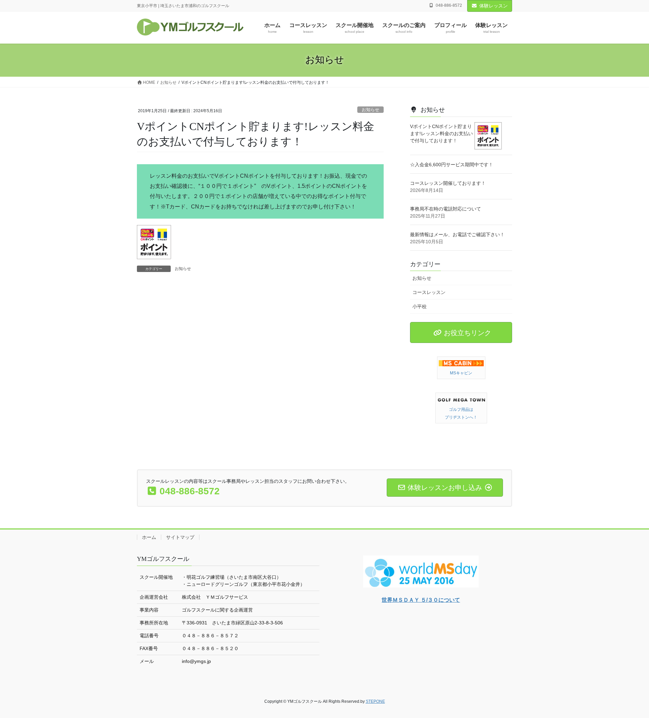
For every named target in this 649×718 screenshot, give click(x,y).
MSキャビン (461, 373)
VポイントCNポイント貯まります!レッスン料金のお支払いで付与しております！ (441, 133)
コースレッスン (429, 292)
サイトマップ (180, 537)
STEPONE (375, 701)
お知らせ (370, 109)
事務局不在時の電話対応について (445, 209)
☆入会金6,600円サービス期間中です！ (451, 164)
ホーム (149, 537)
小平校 (419, 306)
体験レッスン (493, 5)
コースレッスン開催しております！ (448, 183)
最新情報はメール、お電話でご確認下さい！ (457, 234)
